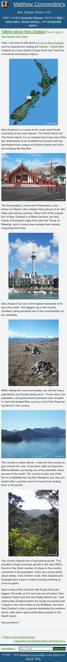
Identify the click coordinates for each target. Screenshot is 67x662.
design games (30, 21)
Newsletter (7, 648)
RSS (37, 658)
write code (12, 21)
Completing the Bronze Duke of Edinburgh (40, 641)
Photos (39, 12)
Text (18, 36)
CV (48, 12)
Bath (59, 17)
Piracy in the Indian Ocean (18, 637)
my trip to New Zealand (49, 42)
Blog (20, 12)
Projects (29, 12)
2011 (58, 32)
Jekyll (56, 654)
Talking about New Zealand (23, 32)
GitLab (30, 658)
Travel (24, 36)
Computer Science (32, 17)
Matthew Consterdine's (39, 4)
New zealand (8, 36)
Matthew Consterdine (32, 654)
